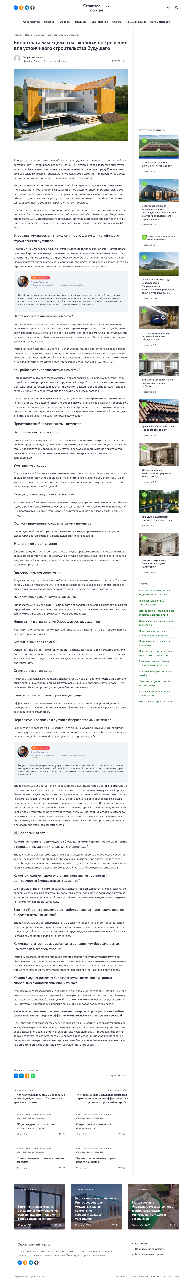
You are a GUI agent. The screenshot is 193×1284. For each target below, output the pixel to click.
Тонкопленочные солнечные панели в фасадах (41, 1159)
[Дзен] (32, 7)
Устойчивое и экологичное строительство (154, 693)
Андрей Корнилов (33, 57)
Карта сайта (141, 1243)
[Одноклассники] (21, 7)
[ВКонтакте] (16, 7)
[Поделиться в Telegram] (21, 1076)
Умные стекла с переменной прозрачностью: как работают (158, 383)
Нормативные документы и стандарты (154, 642)
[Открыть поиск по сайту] (176, 8)
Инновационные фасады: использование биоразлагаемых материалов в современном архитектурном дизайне (158, 286)
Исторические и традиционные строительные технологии (156, 612)
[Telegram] (27, 7)
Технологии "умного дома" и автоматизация (155, 683)
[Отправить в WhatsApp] (33, 1076)
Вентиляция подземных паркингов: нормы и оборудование (155, 336)
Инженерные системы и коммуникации (152, 602)
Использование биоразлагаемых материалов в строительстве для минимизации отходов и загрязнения (152, 1210)
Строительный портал (96, 7)
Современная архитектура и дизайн (155, 673)
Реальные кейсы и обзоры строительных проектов (154, 663)
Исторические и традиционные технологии (156, 622)
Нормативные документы (150, 1248)
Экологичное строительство (155, 701)
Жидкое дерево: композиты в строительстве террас (36, 1125)
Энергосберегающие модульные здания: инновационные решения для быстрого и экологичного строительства (159, 212)
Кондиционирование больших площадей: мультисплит (154, 563)
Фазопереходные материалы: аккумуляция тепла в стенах (156, 473)
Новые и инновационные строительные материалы (153, 632)
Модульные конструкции (149, 1254)
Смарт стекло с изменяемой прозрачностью (94, 1125)
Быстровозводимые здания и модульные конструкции (155, 592)
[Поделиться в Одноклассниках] (27, 1076)
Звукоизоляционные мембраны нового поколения (96, 1159)
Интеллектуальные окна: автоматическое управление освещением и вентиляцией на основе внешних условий (39, 1212)
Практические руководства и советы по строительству (155, 653)
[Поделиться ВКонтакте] (16, 1076)
